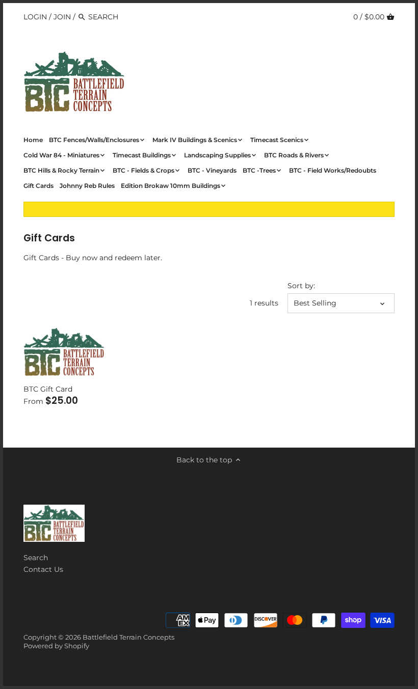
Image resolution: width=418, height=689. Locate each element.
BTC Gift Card (47, 389)
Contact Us (43, 569)
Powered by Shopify (56, 646)
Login (35, 16)
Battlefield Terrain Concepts (128, 637)
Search (35, 557)
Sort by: (301, 286)
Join (62, 16)
